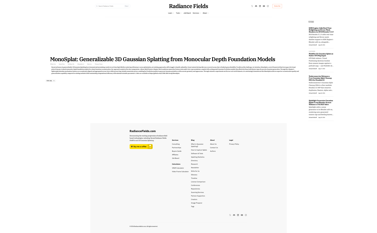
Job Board (187, 13)
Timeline (194, 178)
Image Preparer (196, 203)
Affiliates (175, 155)
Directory (194, 160)
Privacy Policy (234, 144)
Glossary (194, 175)
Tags (192, 206)
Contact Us (214, 148)
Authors (213, 151)
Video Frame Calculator (180, 171)
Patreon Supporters (198, 196)
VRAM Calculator (178, 168)
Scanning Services (197, 192)
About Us (213, 144)
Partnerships (176, 148)
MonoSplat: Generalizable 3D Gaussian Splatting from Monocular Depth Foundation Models (162, 59)
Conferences (195, 185)
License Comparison (198, 182)
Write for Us (195, 171)
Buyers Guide (176, 151)
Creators (194, 199)
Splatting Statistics (197, 157)
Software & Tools (197, 153)
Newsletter (195, 168)
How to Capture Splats (199, 150)
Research (194, 164)
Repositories (195, 189)
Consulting (175, 144)
